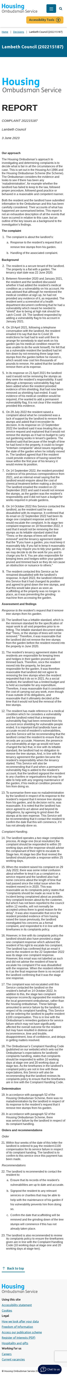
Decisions (18, 31)
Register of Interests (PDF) (18, 1337)
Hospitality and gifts (15, 1343)
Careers (7, 1354)
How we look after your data (20, 1321)
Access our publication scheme (22, 1332)
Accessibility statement (17, 1305)
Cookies (7, 1310)
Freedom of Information (17, 1326)
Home (5, 31)
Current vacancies (13, 1359)
